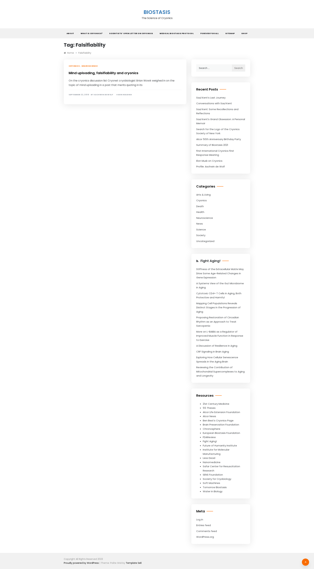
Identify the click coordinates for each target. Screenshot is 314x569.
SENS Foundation (213, 474)
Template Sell (133, 563)
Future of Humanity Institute (220, 445)
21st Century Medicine (216, 404)
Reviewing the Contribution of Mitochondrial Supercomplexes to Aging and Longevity (220, 371)
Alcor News (209, 416)
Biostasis (157, 12)
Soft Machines (211, 483)
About (70, 33)
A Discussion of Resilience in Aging (216, 345)
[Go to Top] (305, 562)
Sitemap (230, 33)
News (199, 223)
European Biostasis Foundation (221, 433)
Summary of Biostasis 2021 (212, 145)
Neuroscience (89, 66)
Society (200, 235)
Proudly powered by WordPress (81, 563)
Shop (244, 33)
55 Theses (209, 408)
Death (200, 206)
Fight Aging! (211, 261)
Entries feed (203, 525)
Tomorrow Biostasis (215, 487)
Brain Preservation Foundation (221, 424)
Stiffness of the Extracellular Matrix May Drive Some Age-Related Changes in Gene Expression (220, 273)
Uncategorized (205, 241)
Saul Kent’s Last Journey (211, 97)
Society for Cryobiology (217, 479)
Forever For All (209, 33)
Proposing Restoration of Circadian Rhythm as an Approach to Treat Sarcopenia (217, 321)
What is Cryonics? (92, 33)
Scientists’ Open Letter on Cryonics (131, 33)
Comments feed (206, 531)
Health (200, 212)
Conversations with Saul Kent (214, 103)
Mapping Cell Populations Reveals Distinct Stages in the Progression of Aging (218, 307)
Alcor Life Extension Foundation (221, 412)
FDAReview (209, 437)
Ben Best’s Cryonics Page (218, 420)
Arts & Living (203, 194)
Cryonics (74, 66)
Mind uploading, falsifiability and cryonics (103, 73)
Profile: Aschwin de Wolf (210, 166)
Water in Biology (212, 491)
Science (201, 229)
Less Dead (209, 458)
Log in (199, 519)
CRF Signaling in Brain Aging (212, 351)
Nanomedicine (211, 462)
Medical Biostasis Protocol (177, 33)
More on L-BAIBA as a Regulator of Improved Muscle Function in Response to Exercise (219, 336)
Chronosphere (211, 429)
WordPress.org (205, 537)
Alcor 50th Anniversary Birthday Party (218, 139)
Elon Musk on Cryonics (209, 161)
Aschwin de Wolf (103, 94)
